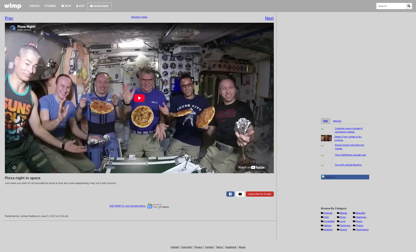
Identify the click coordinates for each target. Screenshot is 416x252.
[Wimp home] (13, 6)
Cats (326, 217)
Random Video (139, 17)
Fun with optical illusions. (348, 164)
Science (328, 229)
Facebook (230, 247)
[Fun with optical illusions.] (326, 165)
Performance (347, 225)
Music (359, 221)
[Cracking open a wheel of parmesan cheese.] (326, 129)
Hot (81, 5)
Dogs (343, 217)
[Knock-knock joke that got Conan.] (326, 147)
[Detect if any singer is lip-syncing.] (326, 137)
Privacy (198, 247)
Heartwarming (363, 217)
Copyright (186, 247)
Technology (362, 229)
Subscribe (101, 6)
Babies (343, 213)
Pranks (359, 225)
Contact (209, 247)
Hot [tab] (326, 121)
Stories (50, 5)
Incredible (329, 221)
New (67, 5)
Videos (34, 5)
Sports (343, 229)
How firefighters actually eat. (350, 154)
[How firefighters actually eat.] (326, 157)
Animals (328, 213)
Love (342, 221)
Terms (219, 247)
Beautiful (360, 213)
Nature (327, 225)
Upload (175, 247)
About (242, 247)
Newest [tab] (337, 121)
